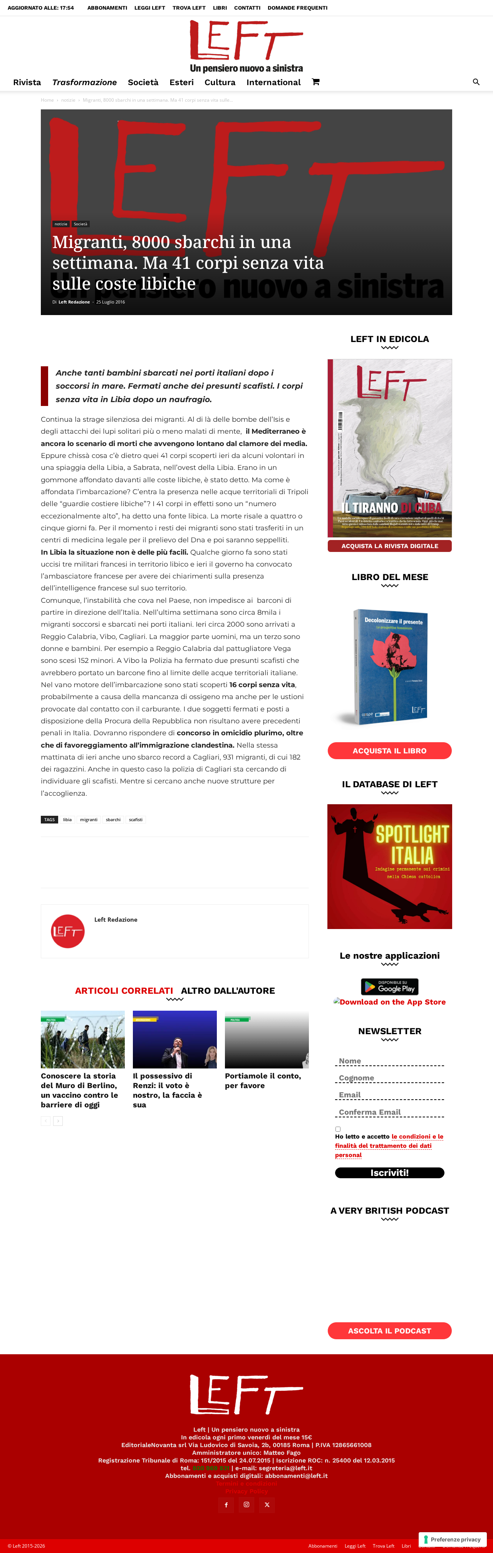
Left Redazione (74, 302)
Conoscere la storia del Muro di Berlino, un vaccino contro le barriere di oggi (79, 1090)
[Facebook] (95, 340)
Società (143, 82)
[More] (172, 340)
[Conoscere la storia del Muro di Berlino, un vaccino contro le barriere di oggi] (83, 1039)
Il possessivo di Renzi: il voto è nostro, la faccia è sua (167, 1090)
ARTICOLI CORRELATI (124, 990)
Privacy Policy (246, 1491)
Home (47, 100)
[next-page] (58, 1121)
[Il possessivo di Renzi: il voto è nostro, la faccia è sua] (175, 1039)
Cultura (220, 82)
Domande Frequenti (297, 8)
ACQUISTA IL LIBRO (390, 750)
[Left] (246, 45)
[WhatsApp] (146, 340)
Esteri (181, 82)
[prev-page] (45, 1121)
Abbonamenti (107, 8)
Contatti (247, 8)
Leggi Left (149, 8)
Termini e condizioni (246, 1483)
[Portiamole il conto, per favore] (267, 1039)
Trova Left (189, 8)
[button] (476, 83)
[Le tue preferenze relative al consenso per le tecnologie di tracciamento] (453, 1539)
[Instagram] (246, 1505)
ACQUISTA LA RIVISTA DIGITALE (390, 546)
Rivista (27, 82)
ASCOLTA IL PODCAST (389, 1330)
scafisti (136, 819)
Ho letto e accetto (389, 1146)
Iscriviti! (390, 1172)
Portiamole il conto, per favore (263, 1080)
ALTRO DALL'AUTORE (228, 990)
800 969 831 (211, 1468)
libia (67, 819)
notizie (68, 100)
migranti (88, 819)
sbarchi (113, 819)
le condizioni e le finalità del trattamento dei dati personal (389, 1146)
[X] (121, 340)
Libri (220, 8)
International (273, 82)
